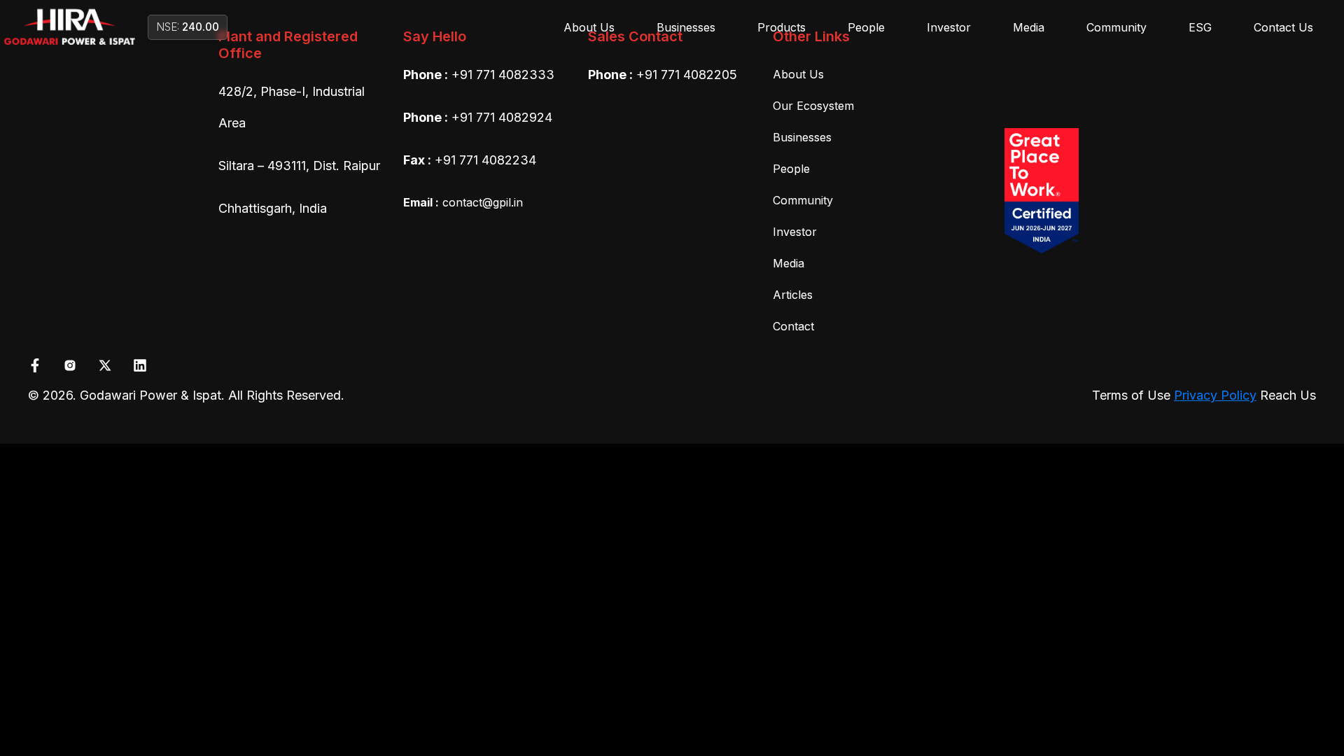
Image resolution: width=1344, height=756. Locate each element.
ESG (1200, 27)
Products (781, 27)
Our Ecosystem (813, 106)
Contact (793, 326)
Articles (793, 295)
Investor (949, 27)
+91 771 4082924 (501, 117)
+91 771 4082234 (485, 160)
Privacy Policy (1215, 395)
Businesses (686, 27)
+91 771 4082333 (502, 74)
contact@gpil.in (463, 202)
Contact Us (1283, 27)
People (866, 27)
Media (1028, 27)
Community (1116, 27)
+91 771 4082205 (686, 74)
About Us (589, 27)
